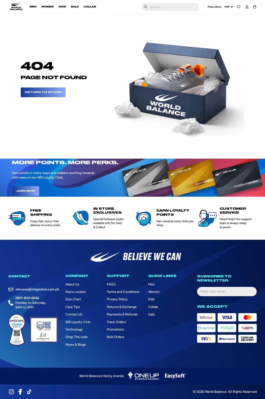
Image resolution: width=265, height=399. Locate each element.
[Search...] (146, 7)
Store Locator (75, 292)
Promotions (115, 329)
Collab (153, 307)
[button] (255, 7)
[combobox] (170, 7)
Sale (151, 314)
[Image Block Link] (143, 376)
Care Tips (72, 307)
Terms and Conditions (123, 292)
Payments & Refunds (122, 314)
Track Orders (116, 322)
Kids (151, 299)
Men (151, 284)
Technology (74, 329)
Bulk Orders (115, 337)
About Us (72, 284)
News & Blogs (75, 344)
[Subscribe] (250, 291)
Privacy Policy (117, 299)
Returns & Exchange (122, 307)
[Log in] (246, 6)
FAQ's (111, 284)
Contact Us (73, 314)
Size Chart (73, 299)
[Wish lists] (238, 6)
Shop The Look (76, 337)
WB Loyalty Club (77, 322)
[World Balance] (16, 7)
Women (154, 292)
